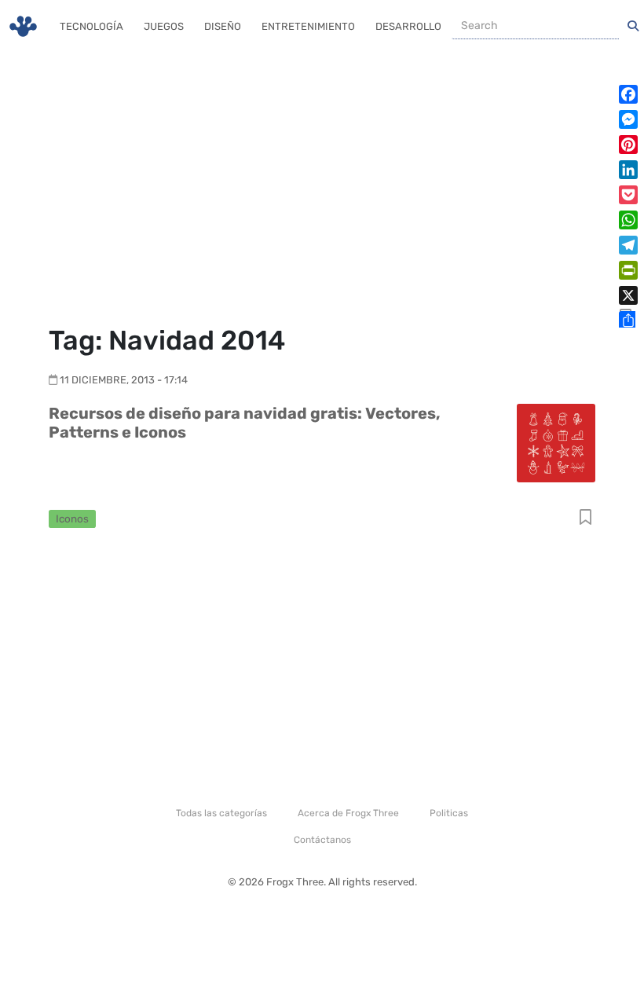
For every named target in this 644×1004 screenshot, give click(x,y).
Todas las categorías (221, 813)
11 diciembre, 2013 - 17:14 (124, 380)
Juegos (164, 26)
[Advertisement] (322, 189)
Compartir (585, 518)
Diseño (222, 26)
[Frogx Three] (23, 26)
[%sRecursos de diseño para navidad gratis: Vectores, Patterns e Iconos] (556, 441)
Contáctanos (322, 839)
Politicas (449, 813)
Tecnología (91, 26)
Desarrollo (408, 26)
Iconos (72, 518)
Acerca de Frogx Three (348, 813)
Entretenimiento (308, 26)
